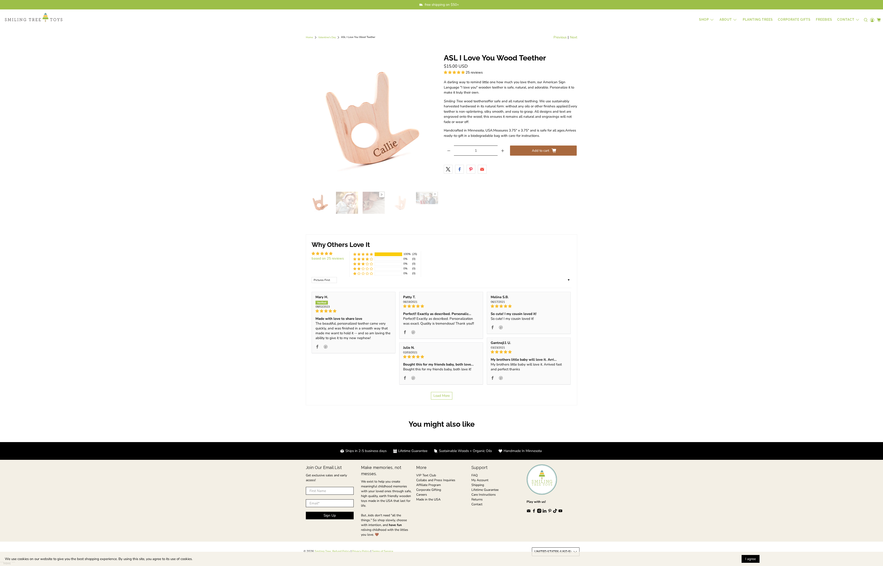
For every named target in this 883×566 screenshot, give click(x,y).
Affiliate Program (428, 485)
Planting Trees (758, 19)
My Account (479, 480)
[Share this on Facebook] (459, 169)
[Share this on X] (448, 169)
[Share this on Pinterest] (471, 169)
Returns (477, 499)
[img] (353, 311)
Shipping (477, 485)
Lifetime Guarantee (485, 490)
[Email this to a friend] (482, 169)
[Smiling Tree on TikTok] (555, 512)
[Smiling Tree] (33, 17)
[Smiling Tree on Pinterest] (550, 512)
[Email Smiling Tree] (529, 512)
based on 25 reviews (328, 258)
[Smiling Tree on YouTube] (560, 512)
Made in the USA (428, 499)
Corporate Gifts (794, 19)
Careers (421, 494)
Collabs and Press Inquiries (435, 480)
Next (573, 37)
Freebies (824, 19)
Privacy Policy (361, 551)
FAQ (474, 475)
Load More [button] (441, 395)
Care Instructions (483, 494)
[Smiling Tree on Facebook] (534, 512)
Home (309, 37)
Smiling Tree (323, 551)
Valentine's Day (327, 37)
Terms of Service (382, 551)
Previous (560, 37)
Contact (476, 504)
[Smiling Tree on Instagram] (539, 512)
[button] (454, 72)
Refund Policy (341, 551)
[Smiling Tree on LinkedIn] (544, 512)
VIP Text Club (426, 475)
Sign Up (330, 515)
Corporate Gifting (428, 490)
